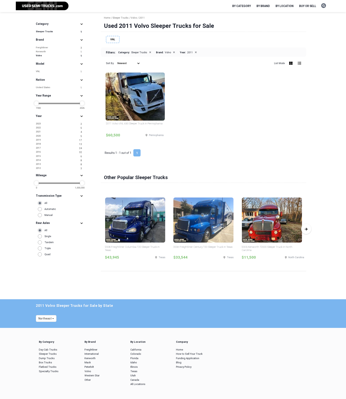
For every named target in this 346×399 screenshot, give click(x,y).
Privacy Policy (183, 366)
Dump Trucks (47, 358)
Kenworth (59, 51)
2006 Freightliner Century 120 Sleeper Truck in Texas (202, 246)
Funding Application (187, 358)
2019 (59, 140)
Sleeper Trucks (59, 31)
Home (179, 349)
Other (87, 379)
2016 (59, 152)
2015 (59, 156)
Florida (134, 358)
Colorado (135, 353)
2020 (59, 136)
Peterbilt (89, 366)
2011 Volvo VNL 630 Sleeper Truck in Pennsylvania (134, 123)
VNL (59, 71)
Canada (134, 379)
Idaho (133, 362)
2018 (59, 144)
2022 (59, 127)
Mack (87, 362)
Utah (133, 375)
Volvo (59, 55)
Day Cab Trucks (48, 349)
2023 (59, 123)
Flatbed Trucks (47, 366)
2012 (59, 168)
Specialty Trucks (48, 371)
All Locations (137, 384)
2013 (59, 164)
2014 (59, 160)
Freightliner (59, 47)
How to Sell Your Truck (189, 353)
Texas (133, 371)
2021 (59, 131)
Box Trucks (45, 362)
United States (59, 87)
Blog (178, 362)
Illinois (134, 366)
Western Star (92, 375)
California (135, 349)
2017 (59, 148)
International (91, 353)
